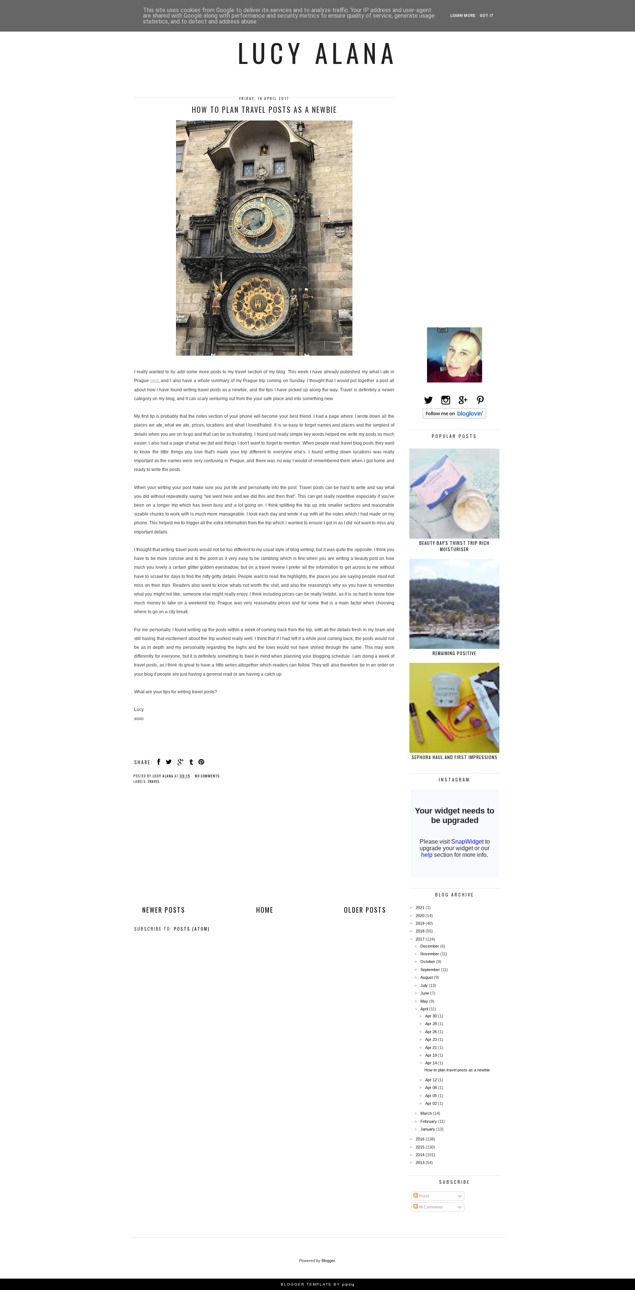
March (426, 1113)
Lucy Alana (318, 52)
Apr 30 (431, 1016)
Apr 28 (431, 1023)
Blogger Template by (318, 1284)
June (425, 993)
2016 (421, 1139)
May (424, 1001)
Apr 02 (431, 1103)
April (424, 1009)
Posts (423, 1196)
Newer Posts (163, 910)
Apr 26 (431, 1032)
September (430, 969)
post (154, 380)
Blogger (328, 1260)
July (424, 985)
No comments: (208, 776)
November (430, 954)
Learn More (462, 15)
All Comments (430, 1207)
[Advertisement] (264, 851)
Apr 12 (431, 1080)
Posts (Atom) (192, 929)
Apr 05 (431, 1095)
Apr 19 (431, 1055)
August (427, 977)
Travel (154, 781)
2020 (421, 915)
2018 (421, 931)
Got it (487, 15)
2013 (421, 1162)
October (428, 961)
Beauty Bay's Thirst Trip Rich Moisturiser (454, 546)
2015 (421, 1147)
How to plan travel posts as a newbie (264, 109)
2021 (421, 907)
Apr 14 (431, 1063)
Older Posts (365, 910)
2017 (421, 939)
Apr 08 (431, 1087)
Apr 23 (431, 1039)
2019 (421, 923)
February (429, 1121)
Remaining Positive (454, 653)
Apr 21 (431, 1047)
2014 (421, 1155)
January (428, 1129)
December (430, 946)
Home (264, 910)
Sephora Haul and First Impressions (455, 757)
